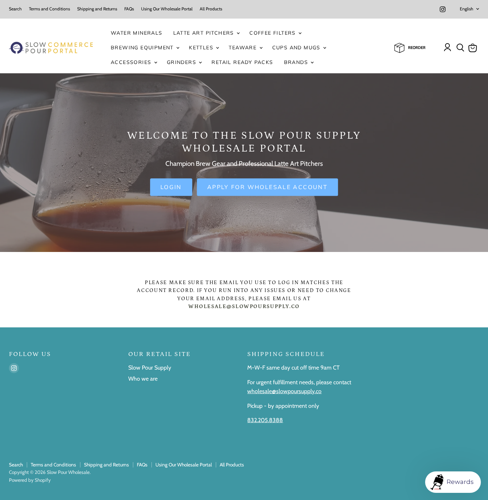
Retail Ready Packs (242, 62)
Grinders (182, 62)
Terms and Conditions (49, 8)
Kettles (202, 47)
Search (15, 8)
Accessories (132, 62)
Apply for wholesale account (267, 187)
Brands (297, 62)
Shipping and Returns (97, 8)
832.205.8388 (265, 420)
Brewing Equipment (143, 47)
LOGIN (171, 187)
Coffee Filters (273, 33)
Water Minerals (137, 33)
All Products (211, 8)
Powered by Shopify (30, 480)
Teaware (243, 47)
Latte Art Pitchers (204, 33)
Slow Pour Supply (149, 367)
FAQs (129, 8)
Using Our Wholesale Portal (167, 8)
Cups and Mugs (297, 47)
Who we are (143, 378)
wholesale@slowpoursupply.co (284, 391)
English (466, 8)
